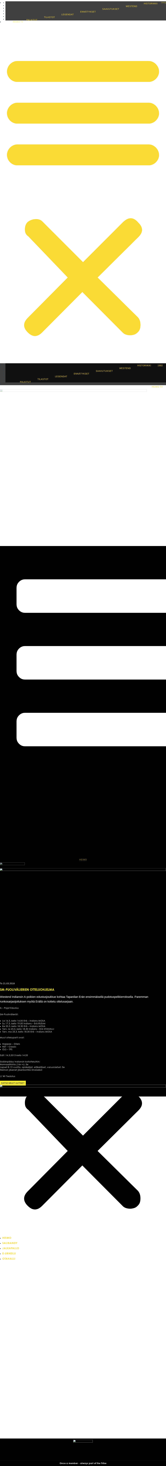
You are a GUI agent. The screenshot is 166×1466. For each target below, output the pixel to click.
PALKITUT (31, 20)
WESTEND (131, 6)
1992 (163, 2)
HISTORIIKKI (151, 3)
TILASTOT (49, 17)
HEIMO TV (18, 21)
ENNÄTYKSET (88, 12)
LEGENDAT (67, 14)
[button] (83, 194)
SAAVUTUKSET (110, 9)
